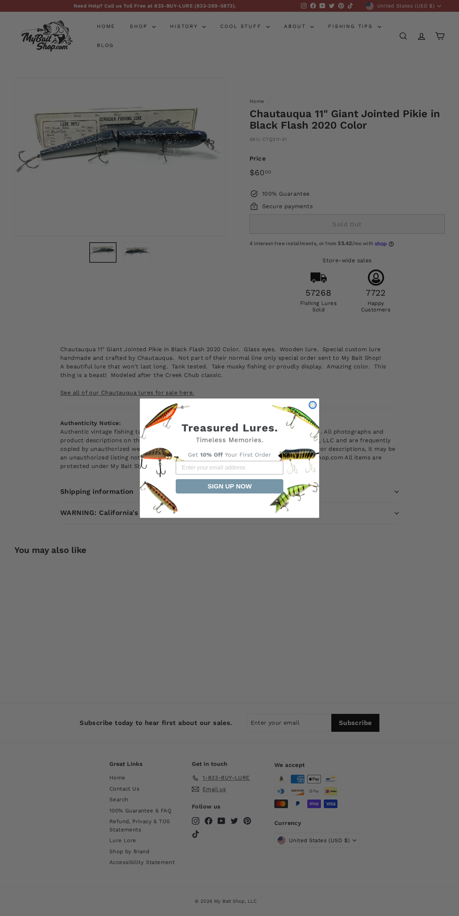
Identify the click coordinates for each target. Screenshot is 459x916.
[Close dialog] (312, 405)
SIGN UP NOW (230, 486)
